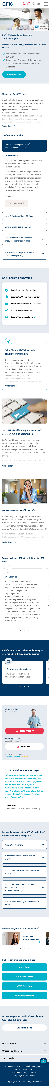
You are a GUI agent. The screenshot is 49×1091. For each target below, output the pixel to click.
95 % (21, 310)
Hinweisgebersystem (33, 1066)
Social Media (8, 1058)
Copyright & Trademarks (24, 1075)
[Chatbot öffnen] (43, 1061)
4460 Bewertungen (12, 756)
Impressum (10, 1066)
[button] (14, 74)
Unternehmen (9, 1043)
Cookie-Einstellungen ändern (23, 1072)
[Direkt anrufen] (24, 4)
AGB (19, 1066)
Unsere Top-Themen (12, 1050)
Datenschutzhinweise (23, 1069)
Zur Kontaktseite (24, 1027)
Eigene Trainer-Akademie (22, 317)
